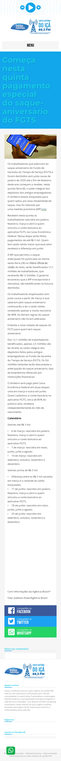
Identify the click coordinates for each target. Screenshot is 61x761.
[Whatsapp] (10, 751)
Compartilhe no (24, 610)
